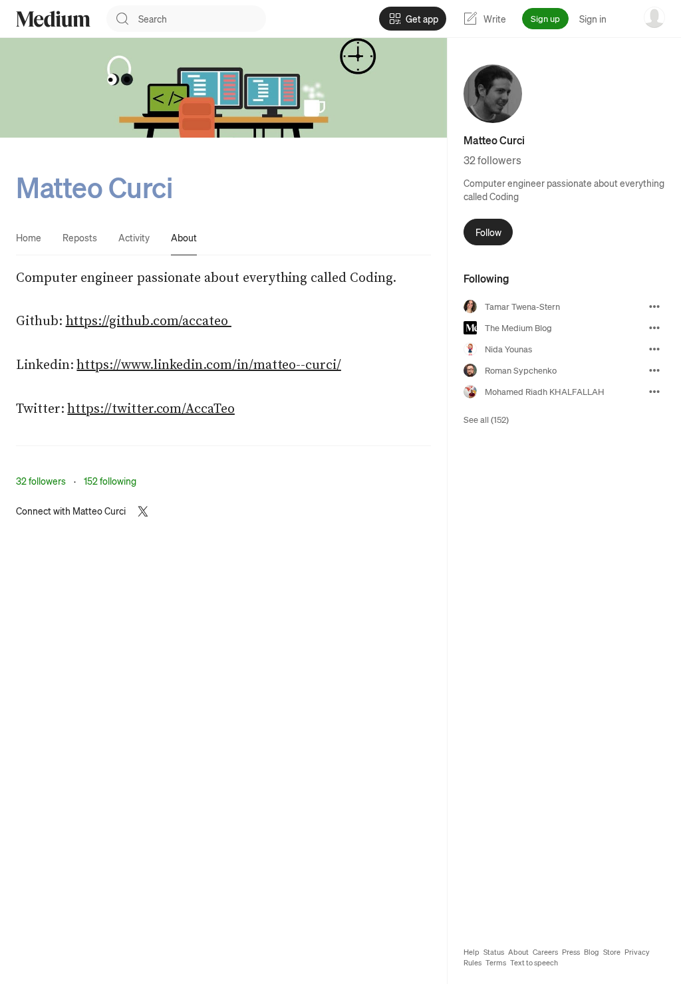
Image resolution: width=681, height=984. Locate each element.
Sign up (545, 18)
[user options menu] (654, 17)
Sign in (593, 19)
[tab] (28, 237)
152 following (110, 481)
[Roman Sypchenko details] (654, 370)
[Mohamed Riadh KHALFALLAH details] (654, 391)
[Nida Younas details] (654, 349)
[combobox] (202, 18)
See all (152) (486, 419)
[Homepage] (53, 19)
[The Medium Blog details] (654, 327)
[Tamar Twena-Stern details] (654, 306)
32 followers (41, 481)
